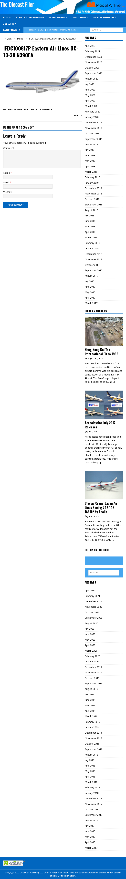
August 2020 (91, 78)
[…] (113, 381)
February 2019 (92, 177)
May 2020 (90, 95)
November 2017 (93, 259)
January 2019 (92, 182)
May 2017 (90, 292)
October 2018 (92, 199)
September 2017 (93, 270)
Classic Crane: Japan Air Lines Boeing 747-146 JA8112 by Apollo (101, 507)
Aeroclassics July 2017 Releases (100, 424)
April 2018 (90, 231)
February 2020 (92, 111)
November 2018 (93, 193)
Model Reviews (57, 17)
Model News (79, 17)
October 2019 (92, 133)
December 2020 (93, 56)
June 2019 (90, 155)
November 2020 (93, 62)
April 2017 (90, 297)
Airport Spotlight (103, 17)
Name (6, 172)
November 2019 (93, 128)
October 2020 (92, 67)
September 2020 (93, 73)
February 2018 (92, 242)
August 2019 (91, 144)
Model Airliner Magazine (30, 17)
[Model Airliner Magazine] (63, 12)
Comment (8, 148)
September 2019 (93, 139)
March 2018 (91, 237)
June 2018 (90, 220)
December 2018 (93, 188)
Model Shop (9, 23)
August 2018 (91, 210)
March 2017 (91, 303)
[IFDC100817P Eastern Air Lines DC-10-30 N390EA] (42, 105)
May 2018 (90, 226)
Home (5, 17)
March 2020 (91, 106)
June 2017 (90, 286)
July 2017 (89, 281)
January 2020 (92, 117)
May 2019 (90, 160)
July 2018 (89, 215)
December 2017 (93, 253)
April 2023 (90, 45)
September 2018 (93, 204)
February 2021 (92, 51)
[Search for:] (106, 29)
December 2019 (93, 122)
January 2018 (92, 248)
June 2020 (90, 89)
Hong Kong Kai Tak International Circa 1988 (101, 351)
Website (7, 191)
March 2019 (91, 171)
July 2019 (89, 149)
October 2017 (92, 264)
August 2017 (91, 275)
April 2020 (90, 100)
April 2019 (90, 166)
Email (6, 182)
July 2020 (89, 84)
